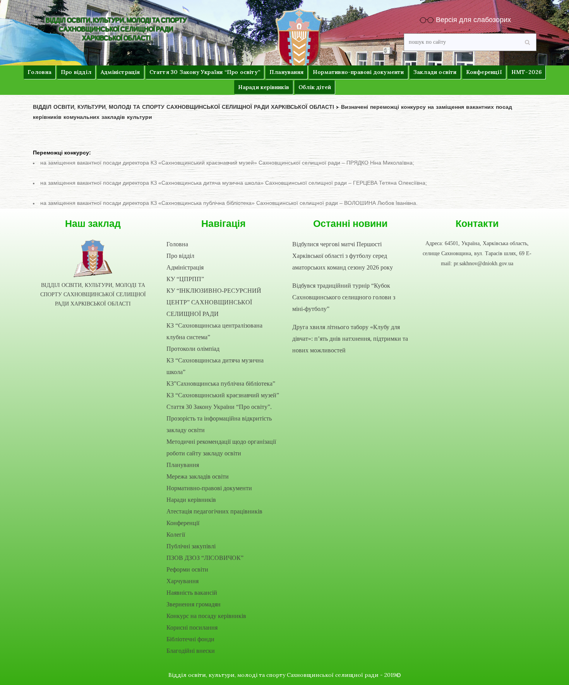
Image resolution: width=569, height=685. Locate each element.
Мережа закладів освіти (197, 476)
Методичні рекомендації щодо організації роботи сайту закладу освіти (221, 447)
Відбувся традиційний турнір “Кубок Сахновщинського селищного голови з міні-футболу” (343, 297)
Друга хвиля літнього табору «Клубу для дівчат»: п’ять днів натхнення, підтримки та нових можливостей (350, 339)
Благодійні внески (190, 650)
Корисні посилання (192, 627)
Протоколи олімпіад (192, 348)
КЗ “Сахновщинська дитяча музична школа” (215, 366)
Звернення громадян (193, 604)
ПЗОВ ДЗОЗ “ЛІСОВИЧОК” (204, 558)
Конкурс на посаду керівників (206, 616)
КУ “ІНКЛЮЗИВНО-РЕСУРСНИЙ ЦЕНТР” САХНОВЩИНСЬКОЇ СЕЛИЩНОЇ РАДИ (213, 302)
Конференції (182, 523)
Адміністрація (185, 267)
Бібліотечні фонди (190, 639)
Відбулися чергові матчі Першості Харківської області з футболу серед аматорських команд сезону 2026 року (342, 256)
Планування (182, 465)
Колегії (175, 534)
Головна (177, 244)
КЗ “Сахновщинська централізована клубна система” (214, 331)
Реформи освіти (187, 569)
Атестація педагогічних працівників (214, 511)
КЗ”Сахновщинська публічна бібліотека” (220, 383)
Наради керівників (191, 499)
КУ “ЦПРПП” (185, 279)
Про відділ (180, 255)
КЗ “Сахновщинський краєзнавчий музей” (222, 395)
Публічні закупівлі (191, 546)
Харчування (182, 581)
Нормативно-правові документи (209, 488)
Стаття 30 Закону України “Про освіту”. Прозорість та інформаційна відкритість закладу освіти (219, 418)
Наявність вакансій (191, 592)
